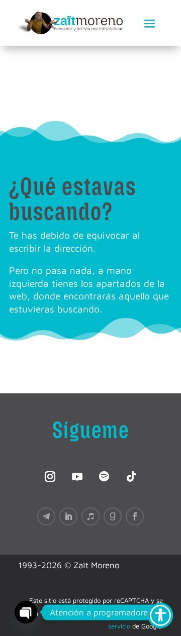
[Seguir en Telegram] (46, 516)
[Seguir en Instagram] (49, 476)
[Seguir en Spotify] (104, 476)
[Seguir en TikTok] (131, 476)
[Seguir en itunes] (90, 516)
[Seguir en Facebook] (135, 516)
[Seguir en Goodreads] (113, 516)
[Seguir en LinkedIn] (68, 516)
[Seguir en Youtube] (76, 476)
